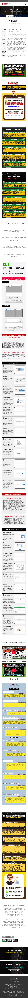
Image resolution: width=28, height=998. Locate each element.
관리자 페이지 (20, 995)
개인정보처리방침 (13, 995)
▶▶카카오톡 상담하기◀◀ (14, 956)
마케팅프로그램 (10, 16)
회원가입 (25, 1)
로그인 (20, 1)
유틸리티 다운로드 (18, 16)
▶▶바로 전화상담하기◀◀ (14, 970)
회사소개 (7, 995)
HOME (15, 1)
